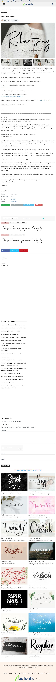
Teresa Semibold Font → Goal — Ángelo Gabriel (15, 337)
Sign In (4, 1)
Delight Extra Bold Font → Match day (13, 331)
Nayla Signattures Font (8, 515)
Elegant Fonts (40, 563)
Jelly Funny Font (5, 259)
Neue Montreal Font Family (16, 360)
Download (6, 205)
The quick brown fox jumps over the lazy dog (22, 228)
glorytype (13, 199)
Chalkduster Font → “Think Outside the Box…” (15, 325)
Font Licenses (22, 673)
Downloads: (5, 196)
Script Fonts (18, 9)
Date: (3, 194)
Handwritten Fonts (12, 494)
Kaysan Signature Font (8, 656)
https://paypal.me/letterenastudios (43, 100)
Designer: (4, 199)
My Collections (25, 1)
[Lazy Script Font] (42, 481)
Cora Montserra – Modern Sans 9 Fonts (12, 340)
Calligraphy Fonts (33, 494)
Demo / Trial (14, 201)
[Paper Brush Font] (14, 598)
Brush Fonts (4, 611)
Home (3, 9)
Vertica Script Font (34, 633)
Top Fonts (47, 673)
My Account (17, 1)
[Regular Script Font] (42, 645)
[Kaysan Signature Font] (14, 645)
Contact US (40, 673)
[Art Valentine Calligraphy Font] (42, 505)
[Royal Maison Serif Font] (42, 575)
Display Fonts (4, 494)
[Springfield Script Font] (14, 621)
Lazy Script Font (33, 492)
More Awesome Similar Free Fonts (28, 470)
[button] (53, 4)
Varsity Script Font (6, 538)
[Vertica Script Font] (42, 622)
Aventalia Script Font (7, 586)
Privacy (11, 673)
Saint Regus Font (10, 382)
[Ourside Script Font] (42, 528)
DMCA (15, 673)
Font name (7, 357)
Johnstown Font (6, 561)
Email (3, 459)
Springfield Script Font (8, 632)
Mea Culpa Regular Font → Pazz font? (13, 373)
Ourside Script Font (34, 538)
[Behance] (36, 679)
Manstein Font (4, 265)
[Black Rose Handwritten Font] (14, 481)
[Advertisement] (12, 293)
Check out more (18, 205)
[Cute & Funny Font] (42, 598)
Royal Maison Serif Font (36, 586)
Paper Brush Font (6, 609)
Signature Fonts (20, 517)
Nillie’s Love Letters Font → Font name (14, 376)
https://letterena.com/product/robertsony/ (12, 96)
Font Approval (31, 673)
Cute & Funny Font (34, 609)
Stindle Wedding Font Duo (36, 561)
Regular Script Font (34, 656)
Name (3, 453)
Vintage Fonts (43, 564)
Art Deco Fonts (32, 517)
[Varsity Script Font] (14, 528)
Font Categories (10, 9)
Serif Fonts (37, 564)
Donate (39, 205)
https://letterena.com (6, 87)
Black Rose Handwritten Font (9, 492)
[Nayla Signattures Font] (14, 504)
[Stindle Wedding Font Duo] (42, 551)
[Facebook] (39, 679)
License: (4, 201)
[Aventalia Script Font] (14, 575)
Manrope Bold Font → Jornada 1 (12, 334)
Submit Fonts (32, 1)
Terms (5, 673)
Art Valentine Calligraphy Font (37, 515)
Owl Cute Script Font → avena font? (13, 353)
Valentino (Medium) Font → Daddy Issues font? (15, 328)
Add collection (29, 205)
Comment (4, 430)
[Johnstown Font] (14, 551)
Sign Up (9, 1)
